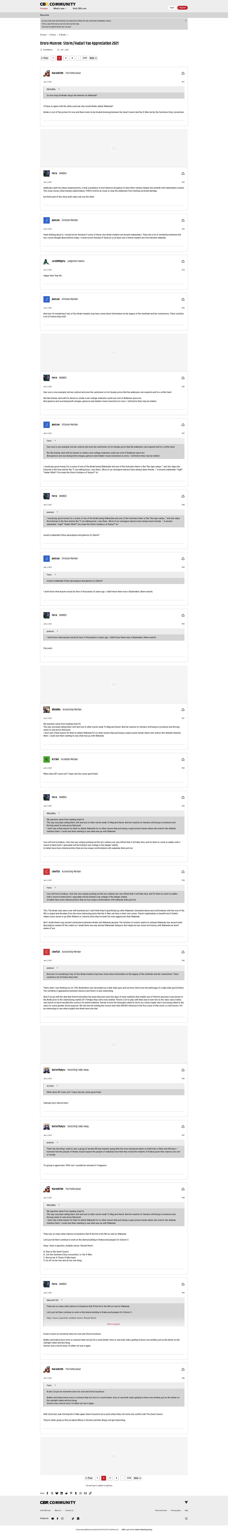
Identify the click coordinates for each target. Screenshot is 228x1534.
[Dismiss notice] (185, 21)
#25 (183, 308)
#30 (183, 624)
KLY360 (55, 759)
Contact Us (69, 1510)
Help (77, 24)
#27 (183, 433)
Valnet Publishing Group (143, 1530)
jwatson (56, 220)
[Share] (183, 73)
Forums (44, 8)
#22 (183, 182)
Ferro (54, 173)
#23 (183, 229)
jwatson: (51, 512)
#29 (183, 567)
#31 (183, 718)
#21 (183, 82)
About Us (58, 1510)
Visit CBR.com (79, 8)
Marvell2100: (53, 1300)
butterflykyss (48, 50)
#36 (183, 1079)
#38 (183, 1198)
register (53, 27)
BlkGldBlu (56, 710)
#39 (183, 1293)
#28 (183, 505)
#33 (183, 806)
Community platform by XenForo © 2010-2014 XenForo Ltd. (97, 1530)
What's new (58, 8)
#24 (183, 270)
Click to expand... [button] (114, 1324)
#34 (183, 880)
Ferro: (50, 441)
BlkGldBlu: (51, 89)
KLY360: (51, 1086)
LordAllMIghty (58, 261)
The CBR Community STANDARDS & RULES (97, 21)
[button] (65, 8)
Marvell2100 (57, 73)
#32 (183, 768)
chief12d (56, 872)
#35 (183, 960)
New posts (44, 15)
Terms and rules (161, 1510)
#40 (183, 1378)
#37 (183, 1135)
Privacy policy (176, 1510)
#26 (183, 387)
